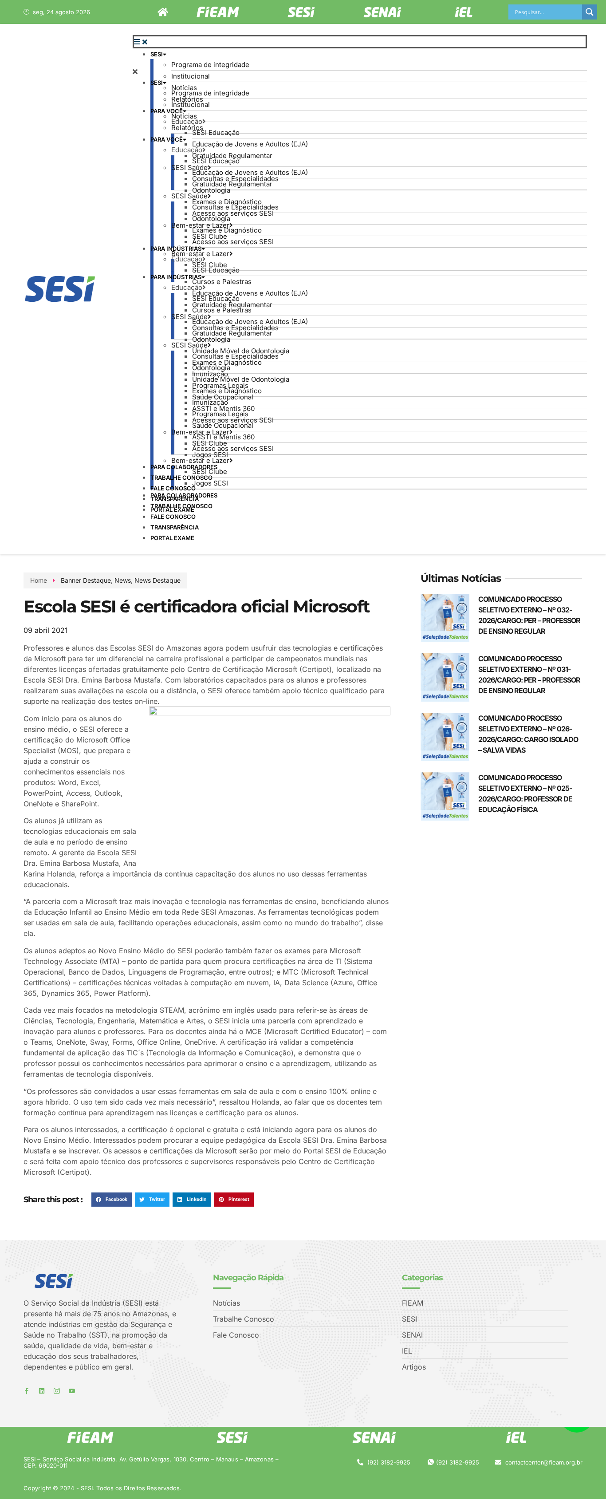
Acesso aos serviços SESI (233, 213)
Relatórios (187, 127)
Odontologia (211, 190)
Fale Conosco (173, 488)
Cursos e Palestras (222, 281)
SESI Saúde (189, 167)
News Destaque (157, 580)
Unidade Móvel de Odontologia (240, 379)
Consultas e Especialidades (235, 207)
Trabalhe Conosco (181, 477)
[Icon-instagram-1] (57, 1391)
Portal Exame (172, 537)
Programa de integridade (210, 64)
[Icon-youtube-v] (72, 1391)
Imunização (210, 402)
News (122, 580)
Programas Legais (220, 414)
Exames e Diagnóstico (227, 230)
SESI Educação (216, 132)
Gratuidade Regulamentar (232, 184)
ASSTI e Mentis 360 (223, 437)
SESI (156, 54)
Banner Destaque (86, 580)
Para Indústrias (175, 248)
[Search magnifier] (589, 12)
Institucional (190, 76)
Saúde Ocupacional (222, 425)
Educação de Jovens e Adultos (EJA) (250, 144)
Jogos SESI (210, 454)
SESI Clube (209, 265)
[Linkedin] (42, 1391)
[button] (360, 41)
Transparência (174, 527)
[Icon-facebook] (27, 1391)
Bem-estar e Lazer (200, 253)
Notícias (184, 116)
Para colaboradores (183, 495)
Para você (166, 110)
